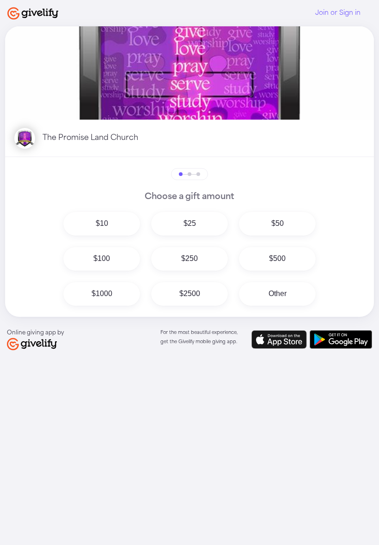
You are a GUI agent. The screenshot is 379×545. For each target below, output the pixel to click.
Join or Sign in (338, 13)
